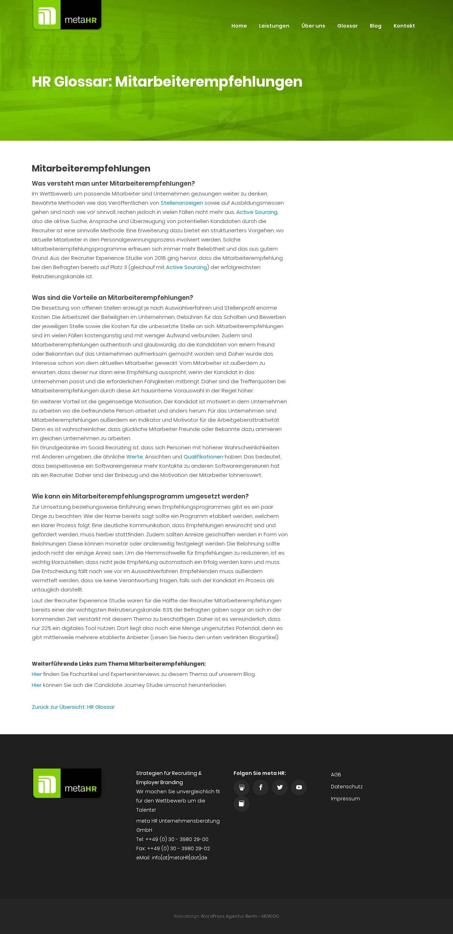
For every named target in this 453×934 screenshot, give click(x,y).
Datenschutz (347, 786)
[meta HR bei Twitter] (280, 787)
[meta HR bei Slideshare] (242, 788)
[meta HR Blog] (242, 804)
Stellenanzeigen (182, 202)
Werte (134, 456)
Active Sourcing (256, 212)
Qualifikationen (203, 456)
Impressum (345, 798)
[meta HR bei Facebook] (261, 787)
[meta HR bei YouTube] (299, 787)
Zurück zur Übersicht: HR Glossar (73, 707)
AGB (336, 774)
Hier (37, 674)
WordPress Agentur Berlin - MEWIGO (240, 916)
